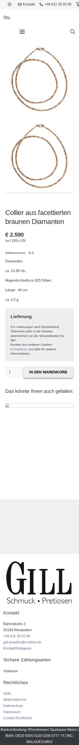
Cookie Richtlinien (17, 718)
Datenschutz (13, 706)
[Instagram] (9, 4)
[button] (22, 31)
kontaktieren (19, 349)
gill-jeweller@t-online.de (22, 642)
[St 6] (39, 155)
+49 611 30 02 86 (16, 636)
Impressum (11, 712)
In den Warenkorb (48, 372)
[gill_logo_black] (7, 17)
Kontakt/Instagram (17, 648)
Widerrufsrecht (14, 700)
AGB (7, 693)
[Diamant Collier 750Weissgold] (39, 449)
